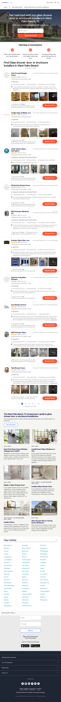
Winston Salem (27, 594)
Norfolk (42, 585)
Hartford (6, 580)
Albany (24, 577)
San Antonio (44, 580)
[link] (30, 76)
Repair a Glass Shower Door (14, 485)
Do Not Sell (32, 689)
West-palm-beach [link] (17, 7)
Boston (24, 554)
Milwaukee (43, 600)
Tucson (6, 551)
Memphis (43, 560)
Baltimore (25, 551)
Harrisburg (43, 548)
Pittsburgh (43, 554)
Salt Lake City (44, 583)
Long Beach (8, 557)
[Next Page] (42, 404)
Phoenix (6, 548)
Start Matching (30, 36)
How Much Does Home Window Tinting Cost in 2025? (15, 450)
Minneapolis (26, 562)
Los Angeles (8, 560)
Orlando (6, 594)
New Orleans (26, 548)
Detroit (24, 557)
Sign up (30, 630)
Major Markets (10, 540)
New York (25, 580)
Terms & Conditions (40, 692)
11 (38, 403)
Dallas (42, 568)
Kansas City (25, 568)
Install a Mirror (9, 522)
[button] (15, 96)
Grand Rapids (26, 560)
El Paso (42, 571)
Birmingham (8, 545)
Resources (5, 668)
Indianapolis (8, 606)
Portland (43, 545)
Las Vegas (25, 574)
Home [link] (5, 7)
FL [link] (9, 7)
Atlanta (6, 600)
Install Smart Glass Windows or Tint (43, 450)
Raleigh (24, 591)
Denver (6, 577)
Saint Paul (25, 565)
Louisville (25, 545)
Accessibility (38, 689)
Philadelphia (44, 551)
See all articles (11, 425)
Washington (8, 583)
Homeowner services (9, 657)
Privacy (21, 689)
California (26, 689)
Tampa (6, 597)
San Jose (7, 574)
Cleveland (25, 600)
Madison (43, 597)
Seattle (42, 594)
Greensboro (26, 588)
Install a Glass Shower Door (41, 486)
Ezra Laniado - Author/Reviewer (41, 482)
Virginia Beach (45, 591)
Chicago (6, 603)
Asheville (25, 583)
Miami (6, 591)
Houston (43, 577)
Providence (44, 557)
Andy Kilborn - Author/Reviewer (14, 518)
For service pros (7, 662)
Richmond (43, 588)
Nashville (43, 562)
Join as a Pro (49, 2)
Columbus (25, 603)
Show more (54, 320)
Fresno (6, 554)
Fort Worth (43, 574)
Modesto (7, 562)
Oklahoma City (27, 606)
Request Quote (50, 105)
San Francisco (8, 571)
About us (5, 673)
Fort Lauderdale (9, 585)
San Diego (7, 568)
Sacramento (8, 565)
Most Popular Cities (8, 613)
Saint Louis (25, 571)
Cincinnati (25, 597)
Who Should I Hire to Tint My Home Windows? (42, 522)
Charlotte (25, 585)
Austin (42, 565)
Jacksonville (8, 588)
